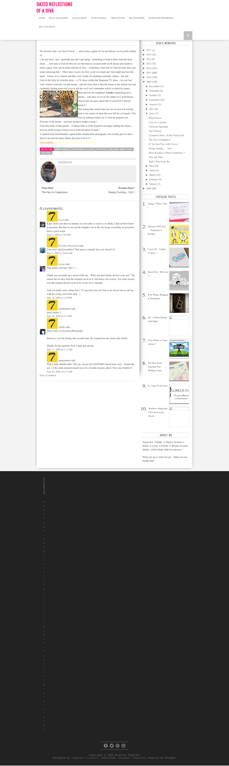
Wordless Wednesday (161, 18)
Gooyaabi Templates (132, 757)
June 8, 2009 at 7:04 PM (59, 234)
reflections (101, 149)
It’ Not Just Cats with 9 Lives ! (164, 144)
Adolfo (61, 327)
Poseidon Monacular (68, 245)
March (152, 174)
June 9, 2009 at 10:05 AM (59, 253)
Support (44, 638)
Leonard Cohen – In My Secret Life (166, 135)
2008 (149, 188)
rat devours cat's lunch (83, 149)
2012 (149, 68)
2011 (149, 72)
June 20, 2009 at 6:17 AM (59, 371)
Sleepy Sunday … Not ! (160, 148)
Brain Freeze (155, 117)
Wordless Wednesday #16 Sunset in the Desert (158, 412)
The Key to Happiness (160, 139)
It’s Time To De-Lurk (157, 385)
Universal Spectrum (158, 126)
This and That (155, 157)
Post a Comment (48, 375)
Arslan (61, 264)
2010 (149, 77)
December (154, 86)
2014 (149, 59)
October (153, 95)
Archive (44, 572)
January (153, 183)
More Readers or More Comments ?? (167, 152)
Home (42, 18)
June (151, 113)
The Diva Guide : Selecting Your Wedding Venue (155, 366)
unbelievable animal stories (120, 149)
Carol (61, 219)
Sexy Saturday (47, 27)
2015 (149, 54)
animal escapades (62, 149)
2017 (149, 50)
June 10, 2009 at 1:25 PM (59, 297)
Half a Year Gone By (159, 161)
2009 (149, 81)
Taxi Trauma (155, 130)
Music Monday (99, 18)
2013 (149, 63)
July (151, 108)
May (151, 165)
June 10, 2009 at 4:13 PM (59, 316)
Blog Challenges (58, 18)
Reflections (118, 18)
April (152, 170)
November (154, 90)
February (154, 179)
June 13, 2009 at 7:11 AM (59, 349)
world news (46, 152)
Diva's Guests (79, 18)
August (153, 104)
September (154, 99)
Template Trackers (85, 757)
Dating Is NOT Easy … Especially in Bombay (157, 230)
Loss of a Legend (157, 122)
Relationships (136, 18)
